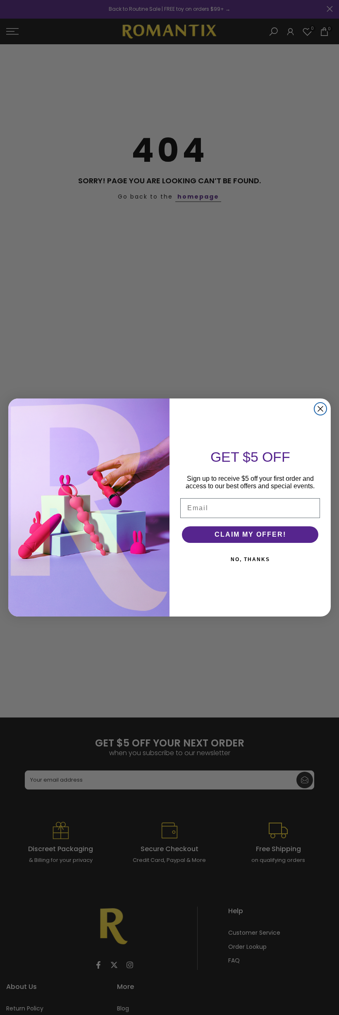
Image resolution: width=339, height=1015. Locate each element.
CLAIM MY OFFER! (250, 534)
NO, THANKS (250, 559)
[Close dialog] (320, 409)
